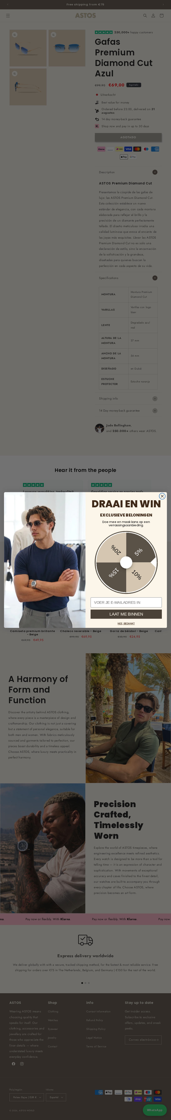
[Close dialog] (162, 496)
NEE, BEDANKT (126, 624)
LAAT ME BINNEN (126, 614)
